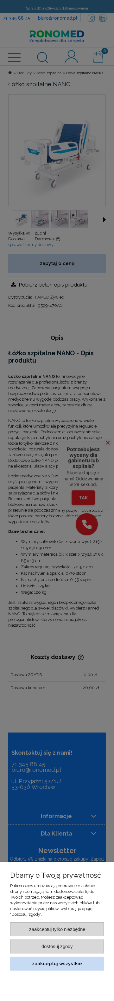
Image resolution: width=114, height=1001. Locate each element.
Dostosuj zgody (57, 946)
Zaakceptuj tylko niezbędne (57, 929)
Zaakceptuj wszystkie (57, 963)
